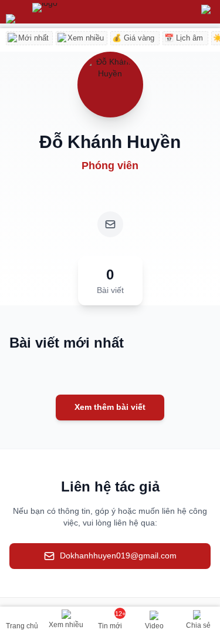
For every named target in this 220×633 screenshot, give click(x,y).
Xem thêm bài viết (110, 407)
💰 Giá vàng (133, 37)
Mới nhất (33, 37)
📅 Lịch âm (183, 37)
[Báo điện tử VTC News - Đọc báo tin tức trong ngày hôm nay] (71, 11)
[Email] (110, 224)
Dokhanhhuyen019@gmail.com (118, 555)
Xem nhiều (85, 37)
